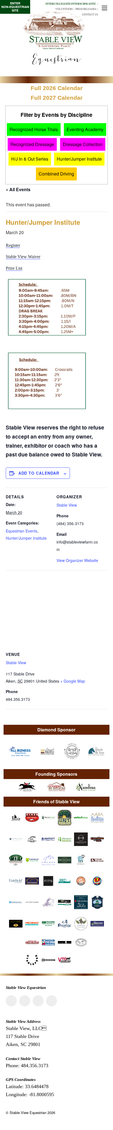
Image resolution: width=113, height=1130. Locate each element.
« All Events (18, 189)
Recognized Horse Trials (34, 129)
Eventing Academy (85, 129)
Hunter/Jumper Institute (79, 159)
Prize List (14, 268)
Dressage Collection (83, 144)
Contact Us (90, 14)
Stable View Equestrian (28, 1112)
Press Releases (85, 9)
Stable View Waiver (23, 256)
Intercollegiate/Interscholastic (71, 3)
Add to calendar (39, 473)
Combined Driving (56, 174)
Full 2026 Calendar (57, 88)
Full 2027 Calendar (57, 97)
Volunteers (64, 9)
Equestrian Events (21, 531)
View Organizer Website (77, 560)
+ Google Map (72, 681)
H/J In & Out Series (29, 159)
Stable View (66, 505)
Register (13, 245)
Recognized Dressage (32, 144)
